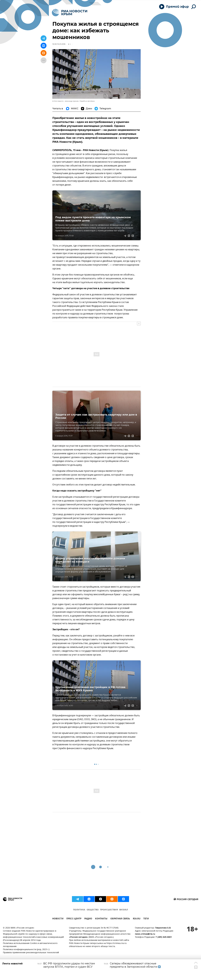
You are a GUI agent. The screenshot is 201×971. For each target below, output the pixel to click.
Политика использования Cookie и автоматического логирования (30, 945)
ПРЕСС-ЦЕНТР (73, 919)
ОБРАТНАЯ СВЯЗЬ (120, 919)
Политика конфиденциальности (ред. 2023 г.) (26, 949)
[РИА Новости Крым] (69, 12)
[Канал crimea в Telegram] (77, 899)
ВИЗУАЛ (123, 910)
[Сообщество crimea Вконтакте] (89, 899)
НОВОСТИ (57, 919)
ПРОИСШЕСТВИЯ (109, 910)
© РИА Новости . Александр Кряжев (65, 101)
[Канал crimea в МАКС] (123, 899)
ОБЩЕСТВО (93, 910)
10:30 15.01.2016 (58, 44)
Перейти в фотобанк (87, 101)
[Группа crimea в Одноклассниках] (112, 899)
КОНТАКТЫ (101, 919)
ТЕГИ (146, 919)
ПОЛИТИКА (79, 910)
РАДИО (88, 919)
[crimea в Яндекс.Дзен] (100, 899)
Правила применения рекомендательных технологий (31, 952)
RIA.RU (136, 919)
